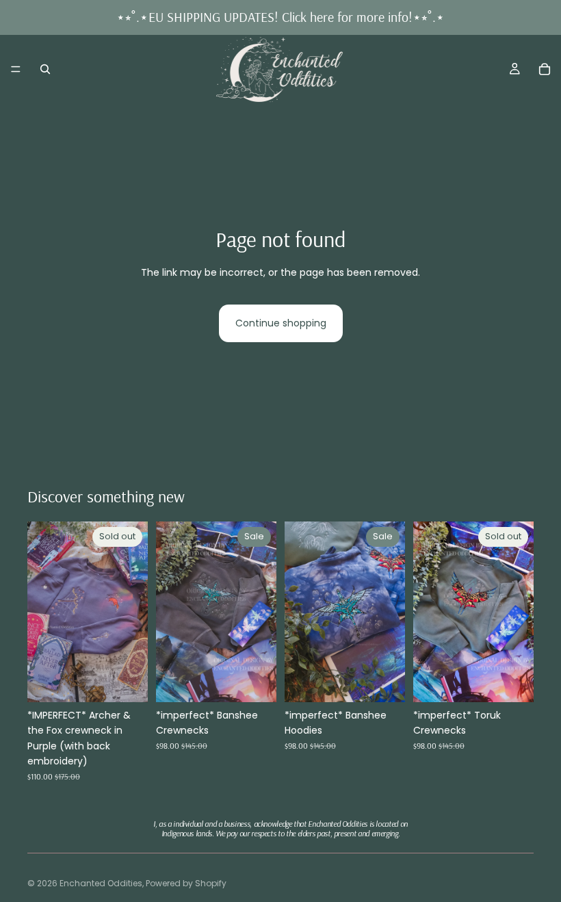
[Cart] (545, 69)
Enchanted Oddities (101, 883)
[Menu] (15, 69)
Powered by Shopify (186, 883)
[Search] (45, 69)
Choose (267, 681)
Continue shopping (280, 323)
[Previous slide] (42, 612)
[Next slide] (133, 612)
